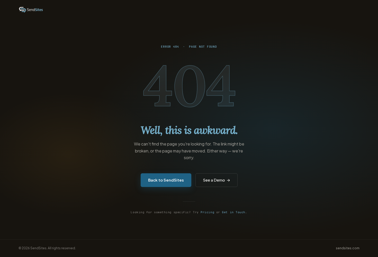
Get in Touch (233, 212)
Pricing (207, 212)
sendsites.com (347, 248)
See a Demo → (216, 179)
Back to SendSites (166, 179)
